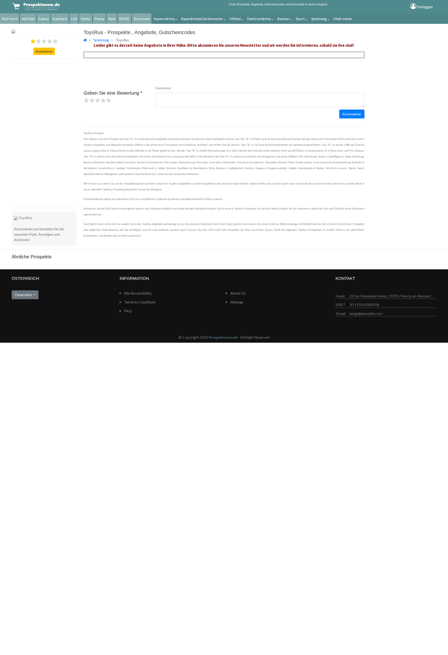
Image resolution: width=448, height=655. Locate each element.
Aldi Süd (28, 18)
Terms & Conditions (139, 302)
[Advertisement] (30, 133)
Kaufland (59, 18)
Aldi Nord (10, 18)
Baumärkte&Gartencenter (202, 18)
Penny (99, 18)
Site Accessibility (137, 293)
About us (238, 293)
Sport (300, 18)
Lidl (74, 18)
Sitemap (236, 302)
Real (111, 18)
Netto (86, 18)
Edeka (43, 18)
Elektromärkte (259, 18)
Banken (283, 18)
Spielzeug (319, 18)
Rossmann (141, 18)
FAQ (127, 311)
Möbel (235, 18)
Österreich (24, 294)
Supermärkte (164, 18)
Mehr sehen (342, 18)
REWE (124, 18)
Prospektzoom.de (223, 337)
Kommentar (44, 51)
